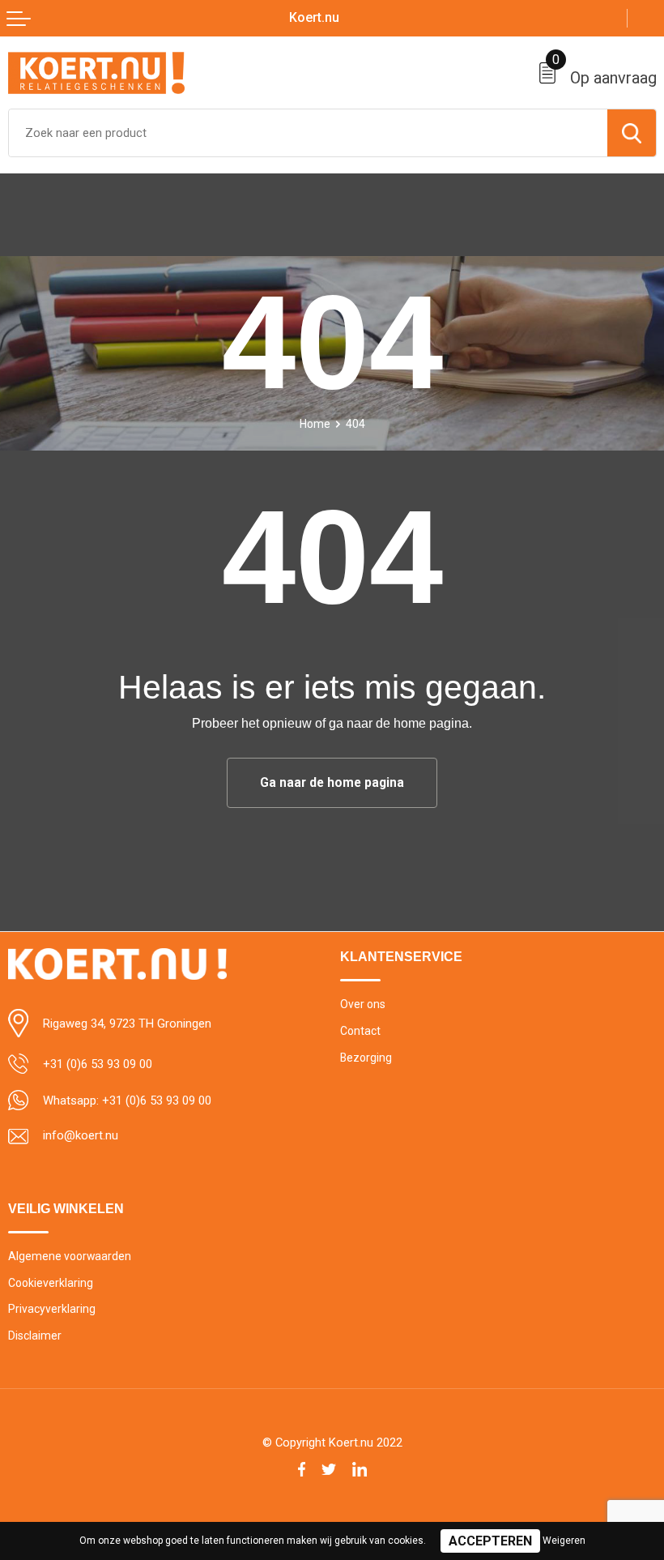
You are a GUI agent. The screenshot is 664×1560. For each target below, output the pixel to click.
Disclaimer (35, 1335)
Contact (360, 1030)
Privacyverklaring (52, 1308)
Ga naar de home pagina (332, 783)
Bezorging (366, 1057)
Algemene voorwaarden (69, 1256)
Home (315, 423)
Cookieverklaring (50, 1282)
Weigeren (564, 1540)
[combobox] (308, 132)
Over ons (362, 1004)
